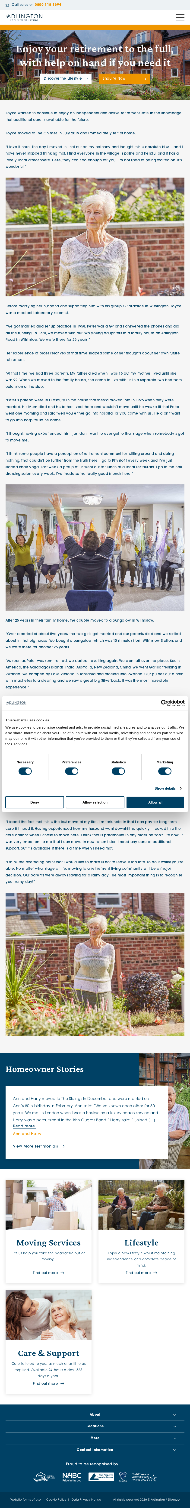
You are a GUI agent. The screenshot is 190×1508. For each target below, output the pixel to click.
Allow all (155, 802)
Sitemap (174, 1499)
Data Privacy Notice (86, 1499)
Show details (165, 788)
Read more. (24, 1126)
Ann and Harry (27, 1134)
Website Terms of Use (25, 1499)
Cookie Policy (56, 1499)
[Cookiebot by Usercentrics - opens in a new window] (164, 703)
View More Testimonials (35, 1146)
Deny (34, 802)
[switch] (71, 771)
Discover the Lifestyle (63, 79)
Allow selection (95, 802)
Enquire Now (114, 79)
